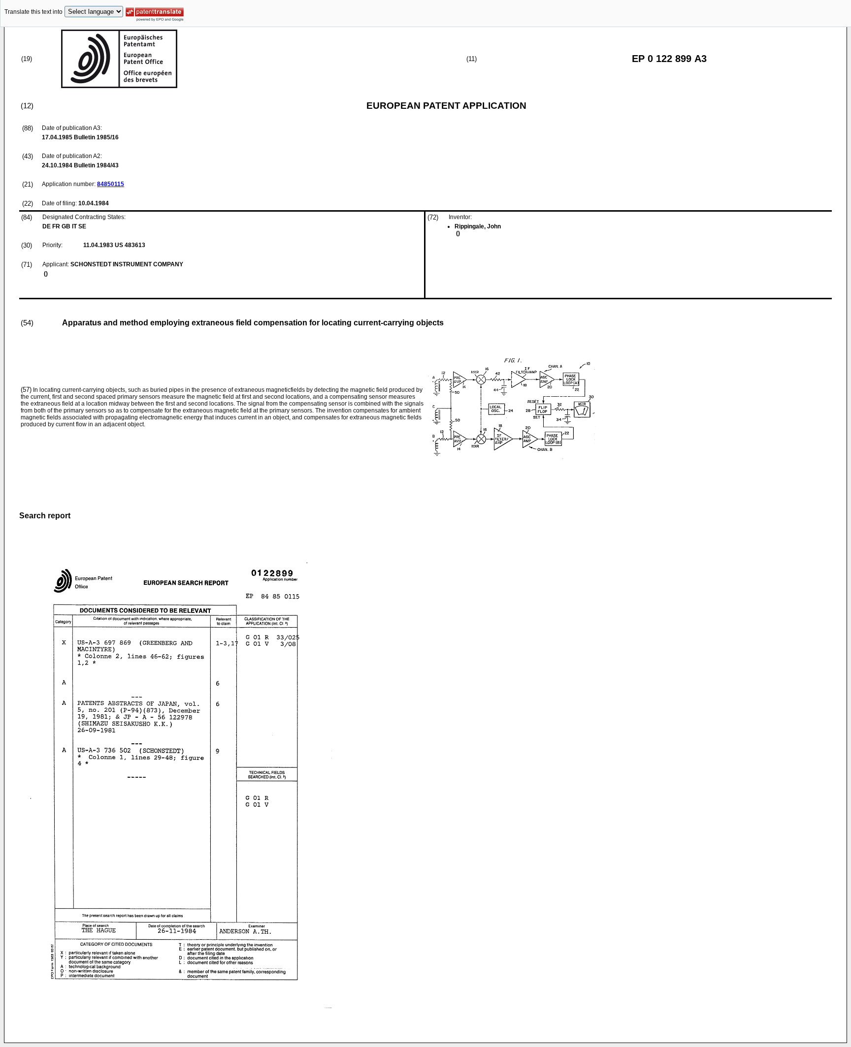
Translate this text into (33, 11)
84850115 (110, 184)
